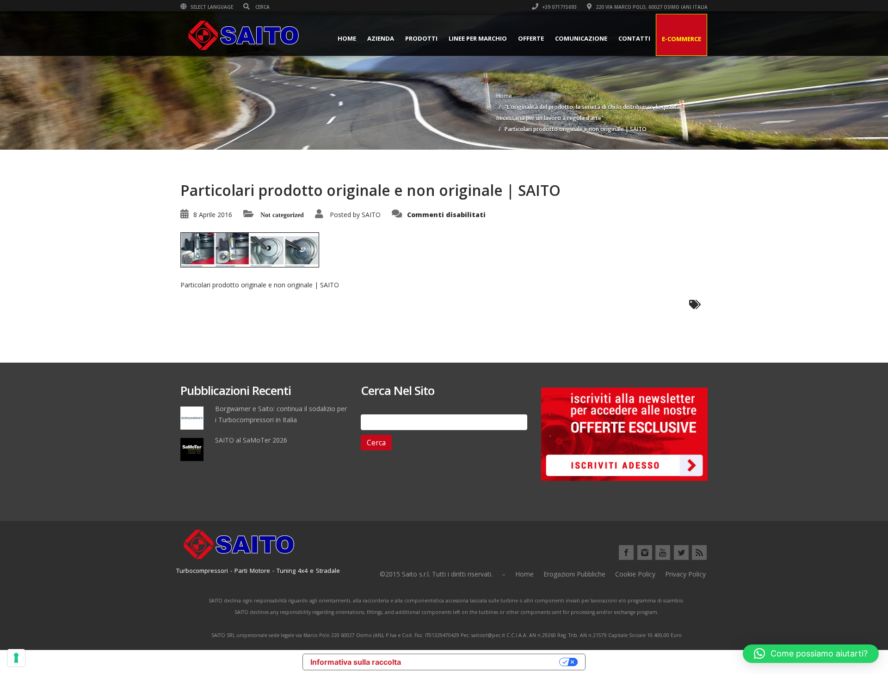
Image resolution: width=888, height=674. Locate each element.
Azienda (380, 38)
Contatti (634, 38)
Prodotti (421, 38)
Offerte (531, 38)
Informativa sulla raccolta (355, 662)
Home (347, 38)
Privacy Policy (685, 574)
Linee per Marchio (478, 38)
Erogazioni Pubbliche (574, 574)
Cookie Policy (635, 574)
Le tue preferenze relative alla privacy (484, 662)
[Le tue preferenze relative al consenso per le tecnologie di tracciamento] (16, 658)
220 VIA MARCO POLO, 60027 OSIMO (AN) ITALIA (651, 7)
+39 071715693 (559, 7)
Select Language (211, 7)
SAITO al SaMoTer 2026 (251, 440)
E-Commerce (681, 39)
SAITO (371, 214)
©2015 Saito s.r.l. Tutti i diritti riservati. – (443, 574)
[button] (811, 653)
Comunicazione (581, 38)
